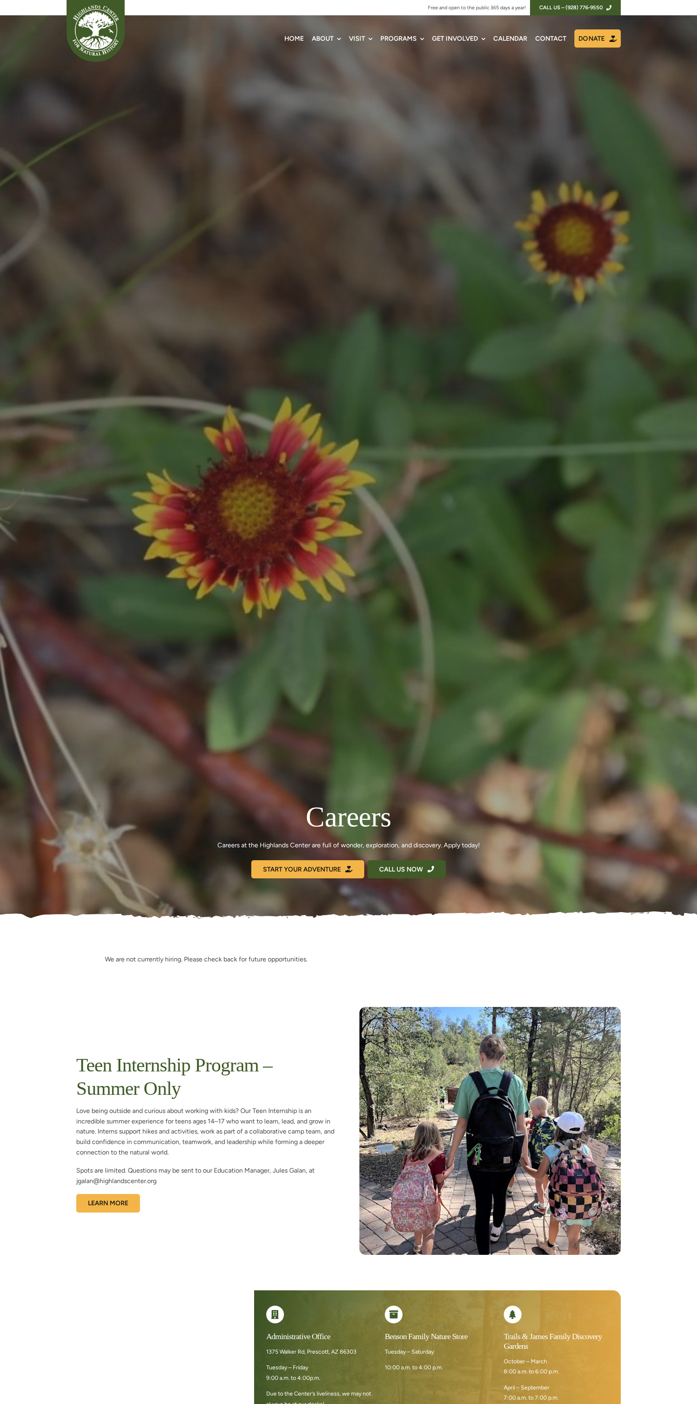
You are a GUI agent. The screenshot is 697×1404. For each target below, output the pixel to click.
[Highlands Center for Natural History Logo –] (96, 8)
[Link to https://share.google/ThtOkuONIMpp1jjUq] (275, 1314)
